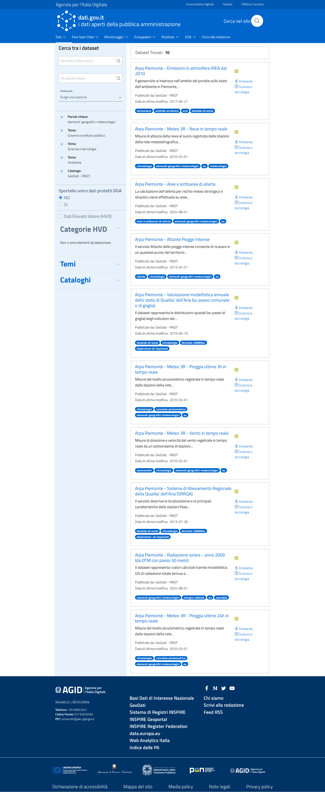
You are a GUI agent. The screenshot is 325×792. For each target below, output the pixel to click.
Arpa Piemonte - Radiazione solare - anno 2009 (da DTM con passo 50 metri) (180, 557)
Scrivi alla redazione (224, 705)
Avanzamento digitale (200, 4)
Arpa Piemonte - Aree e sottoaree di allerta (175, 184)
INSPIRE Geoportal (148, 719)
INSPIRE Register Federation (159, 726)
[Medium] (215, 688)
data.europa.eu (145, 733)
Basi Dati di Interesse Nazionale (162, 698)
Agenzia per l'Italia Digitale (81, 4)
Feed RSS (213, 712)
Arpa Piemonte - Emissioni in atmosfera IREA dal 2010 (181, 71)
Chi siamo (213, 698)
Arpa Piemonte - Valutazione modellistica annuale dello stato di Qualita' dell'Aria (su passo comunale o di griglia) (182, 300)
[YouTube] (232, 688)
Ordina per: (66, 91)
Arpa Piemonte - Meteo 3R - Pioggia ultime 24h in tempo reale (182, 618)
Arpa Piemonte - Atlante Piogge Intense (172, 239)
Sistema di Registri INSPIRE (158, 712)
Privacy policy (259, 786)
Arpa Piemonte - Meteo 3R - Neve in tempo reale (181, 128)
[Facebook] (207, 688)
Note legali (219, 786)
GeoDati (138, 705)
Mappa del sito (137, 786)
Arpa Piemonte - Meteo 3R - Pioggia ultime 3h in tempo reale (180, 369)
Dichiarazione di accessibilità (79, 786)
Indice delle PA (144, 747)
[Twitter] (224, 688)
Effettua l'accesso (252, 4)
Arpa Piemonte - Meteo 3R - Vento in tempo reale (182, 433)
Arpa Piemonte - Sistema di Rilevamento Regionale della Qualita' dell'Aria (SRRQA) (183, 491)
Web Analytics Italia (150, 740)
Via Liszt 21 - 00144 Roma (72, 701)
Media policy (181, 786)
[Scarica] (236, 71)
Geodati (227, 4)
